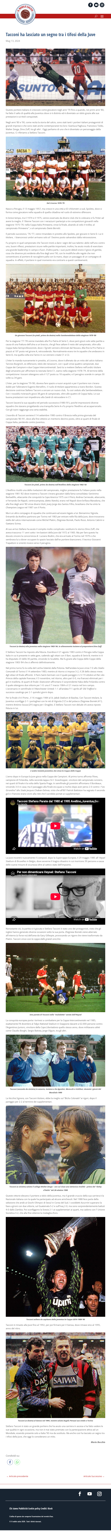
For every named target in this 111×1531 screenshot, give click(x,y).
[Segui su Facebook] (90, 5)
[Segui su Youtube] (96, 5)
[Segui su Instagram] (102, 5)
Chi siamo (13, 1508)
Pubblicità (23, 1508)
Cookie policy (34, 1508)
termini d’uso (48, 1516)
